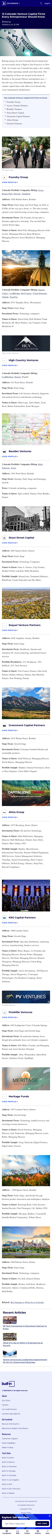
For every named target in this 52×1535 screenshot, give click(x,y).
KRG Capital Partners (22, 917)
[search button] (41, 3)
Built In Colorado (9, 1475)
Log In (47, 3)
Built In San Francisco (11, 1489)
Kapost (41, 289)
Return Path (7, 193)
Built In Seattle (8, 1493)
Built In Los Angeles (10, 1480)
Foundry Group (18, 177)
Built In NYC (7, 1484)
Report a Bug (7, 1447)
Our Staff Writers (9, 1409)
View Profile (9, 182)
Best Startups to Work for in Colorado (27, 1302)
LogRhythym (7, 376)
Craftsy (5, 293)
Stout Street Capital (21, 537)
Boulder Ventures (20, 451)
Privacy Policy (26, 1513)
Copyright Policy (26, 1509)
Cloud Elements (40, 293)
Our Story (6, 1400)
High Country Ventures (23, 360)
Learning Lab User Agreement (26, 1501)
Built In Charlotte (9, 1466)
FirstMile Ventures (20, 1012)
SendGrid (26, 193)
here (17, 224)
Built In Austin (8, 1458)
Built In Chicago (9, 1471)
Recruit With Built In (10, 1424)
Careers (5, 1405)
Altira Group (16, 812)
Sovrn (40, 190)
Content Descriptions (11, 1414)
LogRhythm (15, 293)
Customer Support (10, 1438)
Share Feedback (8, 1443)
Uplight (5, 296)
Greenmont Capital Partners (27, 725)
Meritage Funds (19, 1096)
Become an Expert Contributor (15, 1428)
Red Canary (26, 293)
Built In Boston (8, 1462)
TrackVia (14, 296)
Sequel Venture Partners (25, 625)
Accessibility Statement (26, 1505)
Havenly (17, 193)
